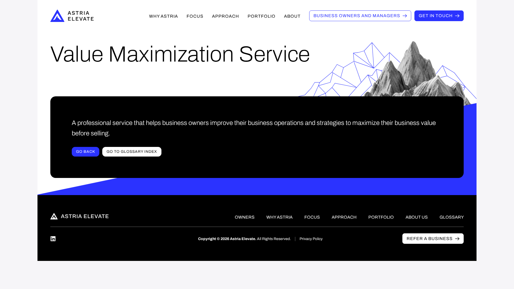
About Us (417, 217)
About (292, 16)
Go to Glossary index (132, 152)
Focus (195, 16)
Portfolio (261, 16)
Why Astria (163, 16)
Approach (225, 16)
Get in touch (436, 15)
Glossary (452, 217)
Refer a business (430, 238)
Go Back (85, 152)
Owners (356, 15)
